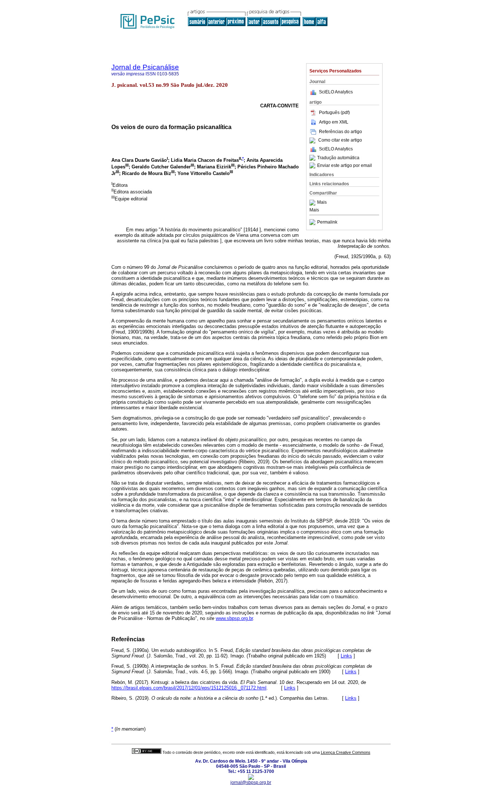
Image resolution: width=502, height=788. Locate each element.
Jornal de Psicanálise (145, 67)
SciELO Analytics (336, 92)
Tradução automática (338, 157)
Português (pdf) (334, 112)
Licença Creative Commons (345, 752)
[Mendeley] (313, 202)
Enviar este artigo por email (344, 165)
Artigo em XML (333, 122)
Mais (322, 202)
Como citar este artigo (340, 140)
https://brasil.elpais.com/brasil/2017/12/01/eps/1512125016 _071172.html (188, 688)
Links (346, 656)
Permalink (327, 222)
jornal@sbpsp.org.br (250, 782)
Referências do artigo (340, 131)
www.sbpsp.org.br (234, 618)
